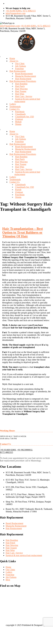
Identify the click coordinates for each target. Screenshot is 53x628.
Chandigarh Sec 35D (24, 116)
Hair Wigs (19, 94)
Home (12, 58)
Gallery (12, 104)
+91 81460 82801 (14, 11)
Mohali (18, 121)
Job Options (20, 66)
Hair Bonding (21, 84)
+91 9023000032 (24, 450)
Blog (8, 580)
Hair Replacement (17, 71)
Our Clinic (20, 63)
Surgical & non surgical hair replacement (24, 555)
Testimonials (15, 106)
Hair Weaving (21, 89)
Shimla (18, 124)
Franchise (19, 68)
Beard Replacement (24, 73)
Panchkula (19, 111)
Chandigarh (20, 114)
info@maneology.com (15, 13)
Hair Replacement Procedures (22, 81)
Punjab (18, 189)
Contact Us (14, 109)
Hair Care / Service (23, 96)
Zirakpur (19, 119)
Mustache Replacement (25, 76)
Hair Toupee (20, 91)
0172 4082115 (29, 11)
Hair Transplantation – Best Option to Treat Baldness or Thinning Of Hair (22, 232)
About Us (13, 61)
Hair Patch (20, 86)
